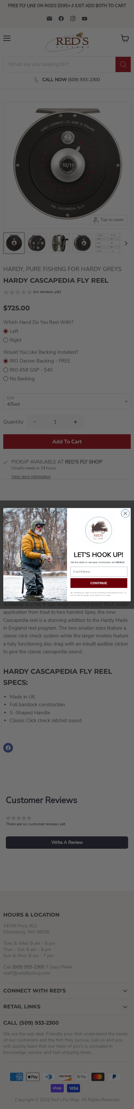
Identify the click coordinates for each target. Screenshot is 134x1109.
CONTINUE (98, 583)
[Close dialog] (125, 513)
